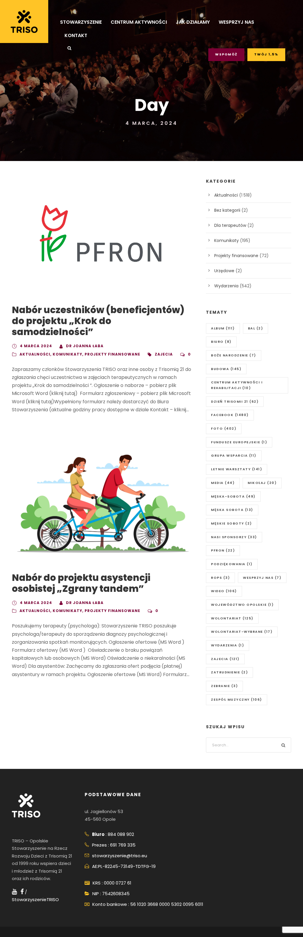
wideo (224, 591)
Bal (255, 328)
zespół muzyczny (236, 699)
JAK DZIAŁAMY (193, 22)
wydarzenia (227, 645)
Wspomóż (226, 54)
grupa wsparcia (234, 455)
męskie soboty (231, 523)
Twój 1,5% (266, 54)
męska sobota (232, 509)
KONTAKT (76, 35)
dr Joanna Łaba (85, 345)
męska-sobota (233, 496)
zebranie (224, 685)
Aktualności (35, 354)
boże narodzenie (233, 355)
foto (223, 428)
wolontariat (232, 618)
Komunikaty (67, 354)
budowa (226, 368)
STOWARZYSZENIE (81, 22)
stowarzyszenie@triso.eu (119, 855)
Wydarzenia (226, 286)
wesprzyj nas (262, 577)
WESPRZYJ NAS (236, 22)
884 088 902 (121, 834)
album (223, 328)
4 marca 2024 (36, 345)
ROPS (220, 577)
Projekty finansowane (112, 354)
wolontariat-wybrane (242, 631)
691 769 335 (123, 845)
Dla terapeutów (230, 225)
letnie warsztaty (236, 469)
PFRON (223, 550)
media (223, 482)
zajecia (164, 354)
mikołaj (262, 482)
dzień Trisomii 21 (235, 401)
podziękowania (232, 564)
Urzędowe (224, 271)
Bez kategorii (227, 210)
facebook (230, 414)
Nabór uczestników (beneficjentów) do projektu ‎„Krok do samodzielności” (98, 320)
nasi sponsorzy (234, 537)
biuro (221, 341)
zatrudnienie (229, 672)
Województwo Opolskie (242, 604)
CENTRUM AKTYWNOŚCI (139, 22)
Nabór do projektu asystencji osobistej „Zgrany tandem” (81, 583)
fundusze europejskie (239, 442)
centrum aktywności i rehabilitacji (236, 385)
